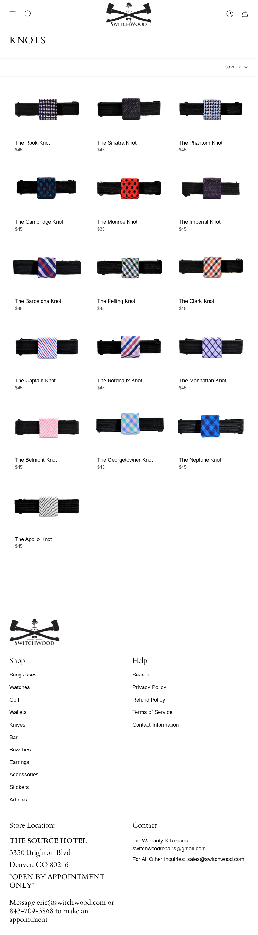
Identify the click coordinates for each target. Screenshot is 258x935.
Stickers (19, 787)
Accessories (24, 774)
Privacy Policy (149, 687)
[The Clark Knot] (211, 268)
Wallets (18, 712)
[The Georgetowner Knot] (129, 427)
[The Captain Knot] (47, 347)
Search (140, 674)
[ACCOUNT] (229, 13)
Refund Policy (148, 700)
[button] (28, 13)
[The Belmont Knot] (47, 427)
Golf (14, 700)
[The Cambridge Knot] (47, 188)
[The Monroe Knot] (129, 188)
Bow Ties (20, 749)
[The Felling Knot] (129, 268)
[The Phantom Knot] (211, 109)
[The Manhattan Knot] (211, 347)
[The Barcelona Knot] (47, 268)
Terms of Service (152, 712)
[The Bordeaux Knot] (129, 347)
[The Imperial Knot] (211, 188)
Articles (18, 799)
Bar (13, 737)
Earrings (19, 762)
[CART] (245, 13)
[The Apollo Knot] (47, 506)
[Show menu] (12, 13)
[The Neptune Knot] (211, 427)
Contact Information (155, 724)
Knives (17, 724)
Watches (19, 687)
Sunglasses (23, 674)
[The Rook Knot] (47, 109)
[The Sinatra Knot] (129, 109)
